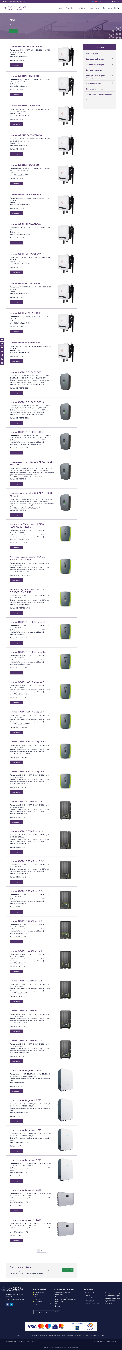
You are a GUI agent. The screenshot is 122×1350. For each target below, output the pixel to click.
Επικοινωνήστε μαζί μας (62, 1292)
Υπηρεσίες (38, 1299)
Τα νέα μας (38, 1301)
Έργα (36, 1295)
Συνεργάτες (38, 1297)
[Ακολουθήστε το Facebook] (7, 1304)
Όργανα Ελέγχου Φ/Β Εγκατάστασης (99, 94)
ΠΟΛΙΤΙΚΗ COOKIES (111, 1341)
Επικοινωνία (68, 1270)
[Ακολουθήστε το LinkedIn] (11, 1304)
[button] (118, 10)
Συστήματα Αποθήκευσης (95, 59)
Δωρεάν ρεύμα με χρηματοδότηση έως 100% (46, 1312)
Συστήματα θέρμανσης (112, 1293)
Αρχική (11, 24)
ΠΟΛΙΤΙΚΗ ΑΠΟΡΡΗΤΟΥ (99, 1341)
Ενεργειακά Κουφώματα (94, 89)
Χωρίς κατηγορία (92, 54)
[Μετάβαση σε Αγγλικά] (96, 2)
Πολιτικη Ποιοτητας (21, 1335)
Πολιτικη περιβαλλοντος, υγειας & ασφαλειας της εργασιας (90, 1335)
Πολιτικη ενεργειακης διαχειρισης (38, 1335)
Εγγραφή (58, 1306)
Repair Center (59, 1301)
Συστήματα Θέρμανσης (94, 83)
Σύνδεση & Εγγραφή (105, 1)
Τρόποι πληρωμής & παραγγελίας (65, 1299)
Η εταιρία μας (39, 1292)
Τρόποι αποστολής (61, 1297)
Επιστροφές (59, 1295)
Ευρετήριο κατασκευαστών (43, 1304)
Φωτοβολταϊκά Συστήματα (95, 65)
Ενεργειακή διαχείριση (94, 70)
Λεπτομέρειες (16, 65)
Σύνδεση (58, 1304)
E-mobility (89, 100)
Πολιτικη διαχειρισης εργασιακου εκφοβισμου (61, 1335)
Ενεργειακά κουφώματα (112, 1295)
